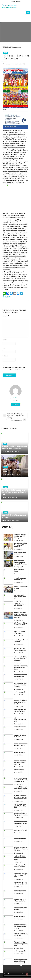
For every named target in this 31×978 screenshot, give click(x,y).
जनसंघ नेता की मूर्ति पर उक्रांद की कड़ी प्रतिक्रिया (12, 470)
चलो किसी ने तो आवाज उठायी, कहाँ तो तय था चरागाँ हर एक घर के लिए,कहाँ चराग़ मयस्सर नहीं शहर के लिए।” (20, 615)
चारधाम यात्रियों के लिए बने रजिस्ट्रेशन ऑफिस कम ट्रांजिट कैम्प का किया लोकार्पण (14, 447)
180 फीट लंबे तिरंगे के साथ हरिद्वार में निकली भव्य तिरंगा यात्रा (20, 806)
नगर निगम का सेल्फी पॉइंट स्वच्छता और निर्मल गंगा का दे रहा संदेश (20, 857)
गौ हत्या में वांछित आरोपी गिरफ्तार (19, 570)
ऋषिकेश (11, 46)
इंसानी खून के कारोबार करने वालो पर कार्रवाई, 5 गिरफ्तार (20, 710)
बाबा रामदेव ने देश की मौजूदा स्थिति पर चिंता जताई (20, 736)
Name (5, 339)
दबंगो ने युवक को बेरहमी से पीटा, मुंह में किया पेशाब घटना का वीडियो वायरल (20, 658)
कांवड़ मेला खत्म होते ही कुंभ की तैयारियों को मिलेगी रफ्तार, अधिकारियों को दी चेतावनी (20, 961)
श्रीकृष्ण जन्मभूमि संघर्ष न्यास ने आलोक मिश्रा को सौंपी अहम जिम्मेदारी (20, 702)
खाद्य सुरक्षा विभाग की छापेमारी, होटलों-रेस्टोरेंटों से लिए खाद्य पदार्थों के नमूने (20, 685)
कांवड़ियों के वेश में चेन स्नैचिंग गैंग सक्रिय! (20, 908)
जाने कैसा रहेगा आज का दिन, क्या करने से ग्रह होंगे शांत (20, 865)
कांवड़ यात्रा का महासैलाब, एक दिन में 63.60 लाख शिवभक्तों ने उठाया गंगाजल (20, 848)
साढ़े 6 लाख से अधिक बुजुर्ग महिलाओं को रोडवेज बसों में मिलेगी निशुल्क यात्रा (19, 536)
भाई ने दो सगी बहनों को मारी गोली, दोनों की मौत (19, 604)
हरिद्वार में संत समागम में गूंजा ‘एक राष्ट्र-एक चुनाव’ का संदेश (20, 623)
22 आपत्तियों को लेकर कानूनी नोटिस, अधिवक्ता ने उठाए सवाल (20, 787)
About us (18, 1)
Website (5, 356)
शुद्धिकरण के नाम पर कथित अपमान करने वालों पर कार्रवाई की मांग (20, 719)
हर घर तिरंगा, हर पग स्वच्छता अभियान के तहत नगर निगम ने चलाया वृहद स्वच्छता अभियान (20, 797)
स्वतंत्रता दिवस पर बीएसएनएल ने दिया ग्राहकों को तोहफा (20, 744)
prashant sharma (9, 64)
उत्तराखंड (5, 466)
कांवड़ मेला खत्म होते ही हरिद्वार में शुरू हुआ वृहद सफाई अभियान (20, 814)
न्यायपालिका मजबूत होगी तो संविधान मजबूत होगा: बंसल (19, 900)
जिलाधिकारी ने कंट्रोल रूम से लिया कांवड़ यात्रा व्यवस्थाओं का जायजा (20, 926)
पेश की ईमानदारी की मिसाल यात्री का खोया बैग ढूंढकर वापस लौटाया (20, 943)
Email (4, 347)
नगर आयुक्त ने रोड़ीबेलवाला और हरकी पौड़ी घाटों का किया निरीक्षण (20, 667)
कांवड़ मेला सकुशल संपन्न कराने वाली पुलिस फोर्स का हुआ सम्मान (20, 822)
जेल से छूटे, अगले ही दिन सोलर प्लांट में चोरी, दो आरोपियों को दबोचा (20, 875)
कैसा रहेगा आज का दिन (19, 769)
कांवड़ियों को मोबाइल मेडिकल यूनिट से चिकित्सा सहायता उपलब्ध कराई (20, 762)
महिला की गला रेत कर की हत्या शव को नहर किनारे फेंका (20, 675)
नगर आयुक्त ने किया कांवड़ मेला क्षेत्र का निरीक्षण (20, 934)
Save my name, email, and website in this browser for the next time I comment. (14, 368)
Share (6, 296)
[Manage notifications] (27, 974)
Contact (13, 1)
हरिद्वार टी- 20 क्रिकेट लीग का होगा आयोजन (20, 587)
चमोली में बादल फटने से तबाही (20, 830)
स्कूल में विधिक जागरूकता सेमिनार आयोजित (19, 632)
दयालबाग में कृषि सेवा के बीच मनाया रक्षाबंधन (20, 553)
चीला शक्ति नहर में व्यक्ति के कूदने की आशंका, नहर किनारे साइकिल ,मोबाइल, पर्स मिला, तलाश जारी (14, 492)
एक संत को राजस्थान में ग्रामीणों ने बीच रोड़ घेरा (20, 640)
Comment (6, 315)
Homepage (5, 46)
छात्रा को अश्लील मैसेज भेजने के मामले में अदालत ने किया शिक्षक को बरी (20, 545)
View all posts (15, 404)
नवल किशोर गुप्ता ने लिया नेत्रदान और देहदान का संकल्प (20, 649)
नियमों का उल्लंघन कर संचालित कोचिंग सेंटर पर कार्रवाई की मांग (20, 883)
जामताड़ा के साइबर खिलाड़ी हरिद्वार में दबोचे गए (20, 579)
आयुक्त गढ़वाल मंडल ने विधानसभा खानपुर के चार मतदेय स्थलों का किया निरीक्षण (20, 562)
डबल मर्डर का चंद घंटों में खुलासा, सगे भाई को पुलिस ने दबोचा (20, 596)
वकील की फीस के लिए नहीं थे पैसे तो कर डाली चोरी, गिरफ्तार (14, 516)
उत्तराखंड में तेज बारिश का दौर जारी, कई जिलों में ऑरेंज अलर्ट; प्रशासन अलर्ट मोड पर (20, 779)
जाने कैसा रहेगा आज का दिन (20, 692)
